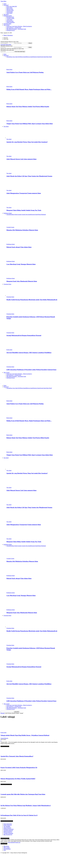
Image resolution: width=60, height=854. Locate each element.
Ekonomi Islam (9, 21)
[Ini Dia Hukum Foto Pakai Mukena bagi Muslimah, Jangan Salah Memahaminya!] (4, 802)
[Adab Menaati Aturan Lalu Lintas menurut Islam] (14, 154)
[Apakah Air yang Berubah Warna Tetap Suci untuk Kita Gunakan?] (14, 137)
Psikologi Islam (10, 10)
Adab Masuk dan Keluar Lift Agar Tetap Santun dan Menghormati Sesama (29, 176)
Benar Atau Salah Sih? (11, 6)
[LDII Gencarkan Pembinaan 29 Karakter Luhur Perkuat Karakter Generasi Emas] (14, 365)
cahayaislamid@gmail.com (14, 842)
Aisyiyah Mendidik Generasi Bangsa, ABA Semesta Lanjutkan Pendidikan (28, 352)
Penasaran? (6, 5)
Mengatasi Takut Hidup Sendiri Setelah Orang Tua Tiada (23, 210)
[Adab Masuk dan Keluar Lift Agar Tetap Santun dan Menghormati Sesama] (14, 172)
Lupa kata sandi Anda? (6, 44)
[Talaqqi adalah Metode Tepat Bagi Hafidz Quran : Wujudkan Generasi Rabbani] (12, 731)
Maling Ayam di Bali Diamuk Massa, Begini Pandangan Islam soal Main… (29, 89)
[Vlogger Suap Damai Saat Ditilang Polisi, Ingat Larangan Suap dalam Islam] (14, 119)
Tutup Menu (3, 1)
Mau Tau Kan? (8, 834)
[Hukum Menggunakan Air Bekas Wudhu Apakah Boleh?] (4, 775)
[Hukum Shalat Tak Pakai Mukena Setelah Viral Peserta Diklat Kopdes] (14, 102)
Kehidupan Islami (8, 15)
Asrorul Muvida (4, 738)
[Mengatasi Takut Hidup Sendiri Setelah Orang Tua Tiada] (14, 206)
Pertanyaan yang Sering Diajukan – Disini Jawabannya (19, 26)
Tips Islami (6, 14)
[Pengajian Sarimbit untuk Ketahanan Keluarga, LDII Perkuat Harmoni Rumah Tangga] (14, 312)
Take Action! (7, 25)
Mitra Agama (7, 847)
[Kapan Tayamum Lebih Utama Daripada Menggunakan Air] (4, 764)
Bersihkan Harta (10, 17)
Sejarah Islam (9, 11)
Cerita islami (9, 19)
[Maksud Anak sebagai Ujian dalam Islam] (14, 243)
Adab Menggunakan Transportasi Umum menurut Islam (23, 193)
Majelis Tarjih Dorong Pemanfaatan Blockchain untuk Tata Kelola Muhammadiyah (31, 299)
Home (5, 3)
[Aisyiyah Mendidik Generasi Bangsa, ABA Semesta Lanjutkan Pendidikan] (14, 348)
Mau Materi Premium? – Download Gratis (16, 29)
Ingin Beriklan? (7, 848)
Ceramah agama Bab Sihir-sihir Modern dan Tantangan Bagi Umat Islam (23, 794)
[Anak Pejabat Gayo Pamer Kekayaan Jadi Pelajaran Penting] (14, 68)
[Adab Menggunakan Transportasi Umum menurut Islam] (14, 189)
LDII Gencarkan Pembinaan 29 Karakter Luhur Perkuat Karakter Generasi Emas (31, 369)
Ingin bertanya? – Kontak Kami (13, 27)
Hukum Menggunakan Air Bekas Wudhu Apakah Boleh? (18, 778)
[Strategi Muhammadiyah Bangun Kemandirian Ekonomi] (14, 331)
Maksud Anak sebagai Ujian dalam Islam (18, 247)
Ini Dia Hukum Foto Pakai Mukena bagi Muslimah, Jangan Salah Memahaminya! (26, 805)
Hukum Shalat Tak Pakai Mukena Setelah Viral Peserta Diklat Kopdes (27, 106)
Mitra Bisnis (6, 846)
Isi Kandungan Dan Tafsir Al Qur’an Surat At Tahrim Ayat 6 (19, 815)
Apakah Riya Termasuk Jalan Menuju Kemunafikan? (17, 756)
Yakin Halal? (9, 13)
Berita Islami (9, 7)
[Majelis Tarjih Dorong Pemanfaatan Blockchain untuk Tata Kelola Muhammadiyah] (14, 295)
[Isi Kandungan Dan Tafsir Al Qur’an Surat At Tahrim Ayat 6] (4, 812)
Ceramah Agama (10, 18)
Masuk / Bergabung (8, 35)
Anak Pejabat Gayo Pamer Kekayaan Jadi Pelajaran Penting (25, 72)
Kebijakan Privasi (10, 30)
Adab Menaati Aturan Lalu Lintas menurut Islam (21, 159)
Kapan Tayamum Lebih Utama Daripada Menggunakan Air (19, 767)
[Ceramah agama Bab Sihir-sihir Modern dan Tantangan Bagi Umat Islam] (4, 791)
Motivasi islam (9, 9)
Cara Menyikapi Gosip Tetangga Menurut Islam (21, 264)
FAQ (5, 850)
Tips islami (8, 139)
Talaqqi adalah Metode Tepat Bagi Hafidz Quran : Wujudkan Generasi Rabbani (25, 735)
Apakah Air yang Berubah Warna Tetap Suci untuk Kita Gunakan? (27, 142)
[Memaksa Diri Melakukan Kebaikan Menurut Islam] (14, 225)
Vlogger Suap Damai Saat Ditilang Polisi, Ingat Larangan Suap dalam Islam (29, 123)
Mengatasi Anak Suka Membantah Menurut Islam (21, 281)
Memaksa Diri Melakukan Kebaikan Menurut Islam (22, 230)
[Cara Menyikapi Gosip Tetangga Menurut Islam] (14, 260)
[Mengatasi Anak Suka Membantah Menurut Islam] (14, 277)
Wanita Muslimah (10, 22)
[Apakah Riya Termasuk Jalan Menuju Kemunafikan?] (4, 753)
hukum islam (7, 828)
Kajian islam (9, 349)
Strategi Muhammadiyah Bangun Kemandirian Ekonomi (23, 335)
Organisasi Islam (7, 23)
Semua (8, 56)
